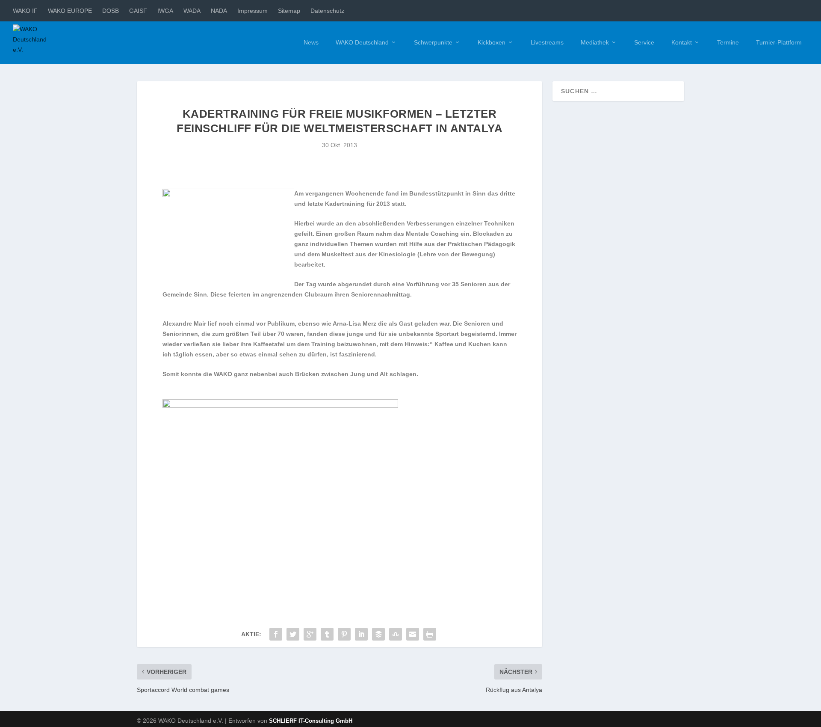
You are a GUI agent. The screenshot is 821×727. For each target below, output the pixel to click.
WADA (192, 10)
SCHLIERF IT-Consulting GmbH (310, 721)
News (311, 42)
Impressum (252, 10)
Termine (728, 42)
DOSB (110, 10)
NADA (219, 10)
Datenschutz (327, 10)
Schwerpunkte (433, 42)
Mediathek (595, 42)
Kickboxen (491, 42)
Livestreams (547, 42)
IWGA (165, 10)
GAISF (138, 10)
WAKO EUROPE (70, 10)
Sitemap (289, 10)
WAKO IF (25, 10)
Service (644, 42)
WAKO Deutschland (362, 42)
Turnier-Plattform (779, 42)
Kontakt (681, 42)
